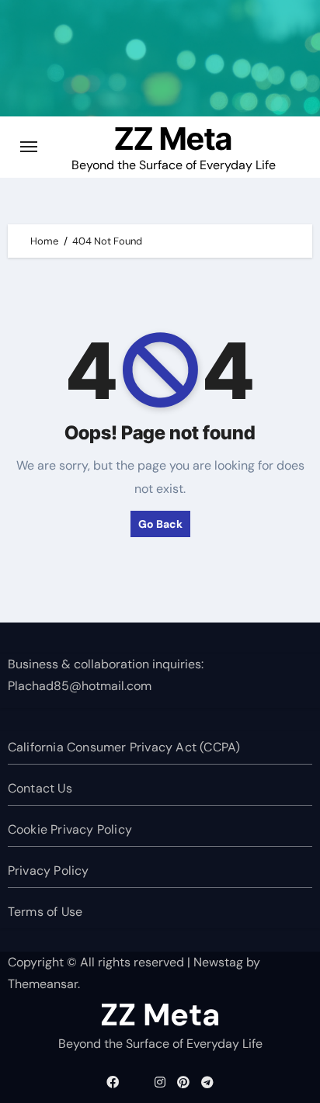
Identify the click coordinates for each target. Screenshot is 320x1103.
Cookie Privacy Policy (70, 829)
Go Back (160, 524)
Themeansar (43, 984)
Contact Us (40, 788)
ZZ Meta (173, 139)
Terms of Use (45, 912)
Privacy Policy (48, 870)
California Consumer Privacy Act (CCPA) (124, 747)
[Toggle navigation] (29, 147)
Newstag (218, 962)
